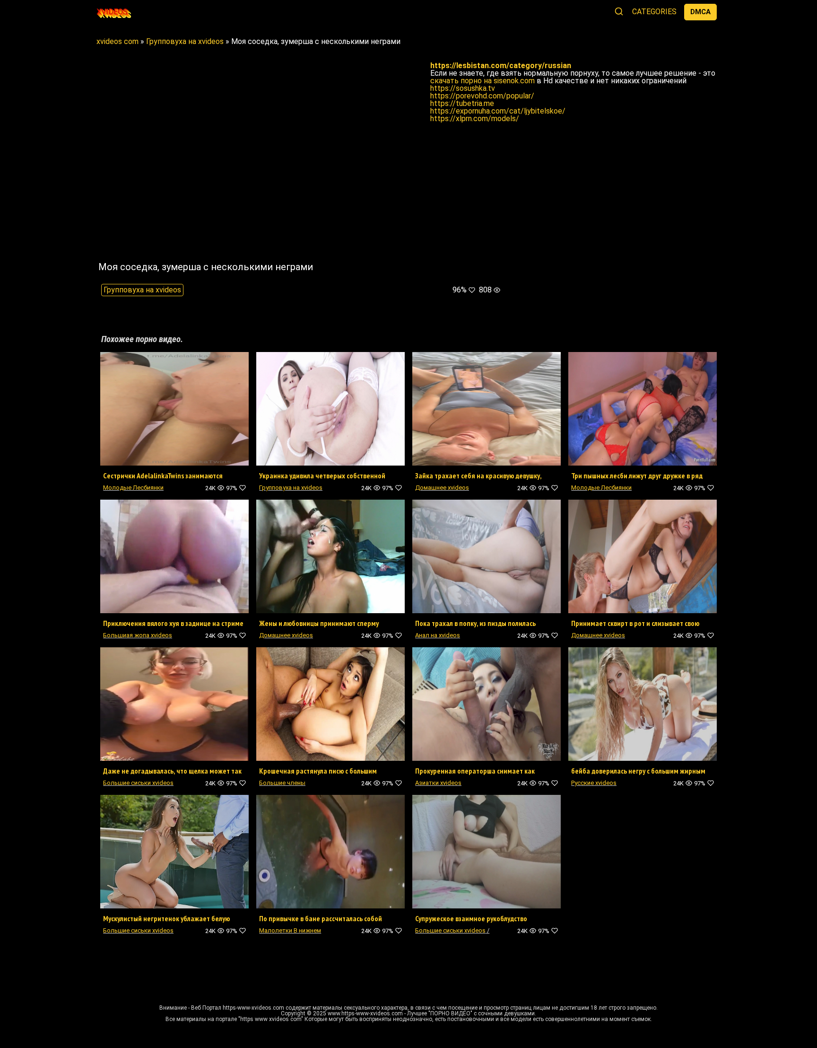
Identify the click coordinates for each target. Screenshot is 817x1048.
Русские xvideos (594, 782)
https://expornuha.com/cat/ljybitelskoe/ (497, 110)
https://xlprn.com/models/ (474, 118)
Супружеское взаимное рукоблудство (471, 918)
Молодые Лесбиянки (133, 487)
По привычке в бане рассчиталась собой (320, 918)
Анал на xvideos (437, 635)
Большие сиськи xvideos (138, 782)
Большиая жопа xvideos (137, 635)
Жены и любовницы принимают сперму (319, 623)
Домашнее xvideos (442, 487)
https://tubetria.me (462, 103)
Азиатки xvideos (438, 782)
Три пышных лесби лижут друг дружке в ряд (637, 475)
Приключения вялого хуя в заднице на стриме (173, 623)
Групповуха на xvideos (142, 289)
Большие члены (282, 782)
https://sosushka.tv (462, 88)
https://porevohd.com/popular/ (482, 95)
